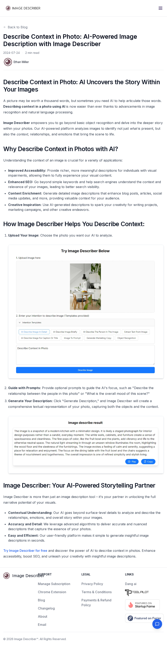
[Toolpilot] (144, 593)
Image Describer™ (26, 639)
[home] (23, 8)
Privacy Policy (92, 584)
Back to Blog (17, 27)
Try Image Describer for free (25, 551)
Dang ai (130, 584)
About (42, 616)
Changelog (46, 608)
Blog (41, 600)
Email (42, 625)
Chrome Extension (52, 592)
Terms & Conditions (96, 592)
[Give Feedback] (157, 624)
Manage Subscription (54, 584)
